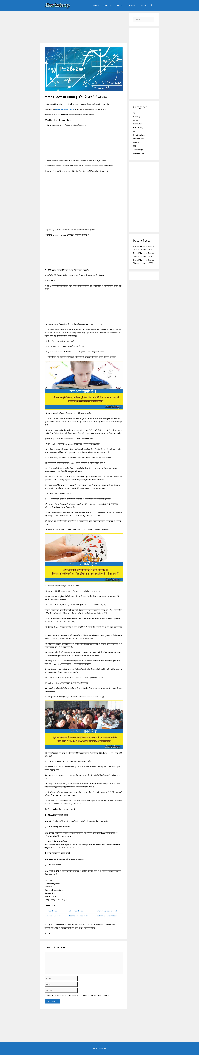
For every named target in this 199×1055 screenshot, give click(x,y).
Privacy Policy (131, 5)
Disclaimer (118, 5)
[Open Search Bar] (151, 5)
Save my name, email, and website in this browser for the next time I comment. (79, 995)
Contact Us (107, 5)
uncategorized (139, 153)
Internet (136, 142)
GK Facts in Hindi (76, 911)
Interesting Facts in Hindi (107, 911)
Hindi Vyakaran (139, 135)
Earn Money (138, 127)
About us (96, 5)
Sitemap (143, 5)
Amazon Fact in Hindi (54, 916)
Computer (137, 124)
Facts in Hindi (51, 911)
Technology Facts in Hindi (79, 916)
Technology (138, 149)
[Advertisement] (83, 27)
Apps (135, 113)
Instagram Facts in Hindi (107, 916)
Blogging (137, 120)
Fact (48, 934)
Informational (139, 138)
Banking (136, 116)
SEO (135, 146)
